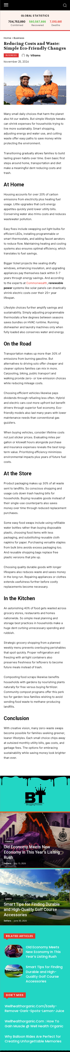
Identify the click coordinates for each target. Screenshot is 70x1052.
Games (8, 899)
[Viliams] (23, 55)
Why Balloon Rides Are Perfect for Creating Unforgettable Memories (33, 1039)
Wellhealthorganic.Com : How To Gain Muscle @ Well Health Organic (34, 1023)
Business (19, 38)
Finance (9, 842)
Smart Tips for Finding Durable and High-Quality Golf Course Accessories (44, 974)
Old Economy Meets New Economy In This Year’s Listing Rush (43, 952)
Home (7, 38)
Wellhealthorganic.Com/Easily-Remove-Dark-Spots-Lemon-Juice (34, 1008)
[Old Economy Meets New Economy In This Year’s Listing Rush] (35, 840)
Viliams (35, 55)
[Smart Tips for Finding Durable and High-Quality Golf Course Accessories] (35, 897)
